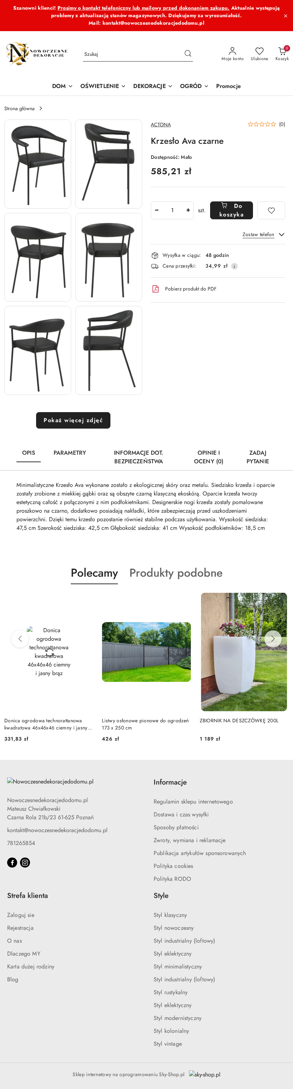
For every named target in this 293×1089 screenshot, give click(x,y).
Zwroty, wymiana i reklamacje (189, 840)
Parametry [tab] (70, 453)
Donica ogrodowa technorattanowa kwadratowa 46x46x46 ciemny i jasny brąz (46, 724)
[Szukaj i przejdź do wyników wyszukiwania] (188, 54)
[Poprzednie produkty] (20, 639)
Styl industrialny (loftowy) (184, 941)
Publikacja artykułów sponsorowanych (200, 853)
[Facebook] (12, 863)
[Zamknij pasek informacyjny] (285, 16)
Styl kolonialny (171, 1031)
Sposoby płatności (176, 827)
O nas (14, 941)
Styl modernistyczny (178, 1018)
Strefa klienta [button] (27, 895)
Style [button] (161, 895)
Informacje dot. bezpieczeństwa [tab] (138, 457)
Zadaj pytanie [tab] (258, 457)
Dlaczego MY (23, 953)
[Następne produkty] (273, 639)
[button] (37, 164)
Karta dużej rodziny (30, 966)
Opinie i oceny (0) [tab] (208, 457)
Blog (13, 979)
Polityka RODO (172, 879)
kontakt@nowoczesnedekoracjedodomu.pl (57, 830)
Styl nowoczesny (174, 928)
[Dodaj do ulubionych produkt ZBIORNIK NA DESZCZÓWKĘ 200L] (280, 601)
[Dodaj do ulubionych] (271, 210)
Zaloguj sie (20, 915)
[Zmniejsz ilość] (156, 210)
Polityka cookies (173, 866)
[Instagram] (25, 863)
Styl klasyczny (170, 915)
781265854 (21, 843)
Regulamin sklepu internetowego (193, 801)
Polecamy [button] (94, 573)
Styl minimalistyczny (178, 966)
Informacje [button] (170, 782)
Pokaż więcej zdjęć (73, 420)
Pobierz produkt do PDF (191, 288)
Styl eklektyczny (173, 953)
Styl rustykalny (171, 992)
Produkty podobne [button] (176, 573)
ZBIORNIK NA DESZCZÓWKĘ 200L (239, 720)
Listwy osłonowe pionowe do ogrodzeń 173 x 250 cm (145, 724)
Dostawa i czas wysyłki (181, 814)
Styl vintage (168, 1044)
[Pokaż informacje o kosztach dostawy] (234, 266)
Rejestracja (20, 928)
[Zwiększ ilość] (188, 210)
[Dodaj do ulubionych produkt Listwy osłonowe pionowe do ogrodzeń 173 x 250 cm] (183, 601)
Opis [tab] (28, 453)
